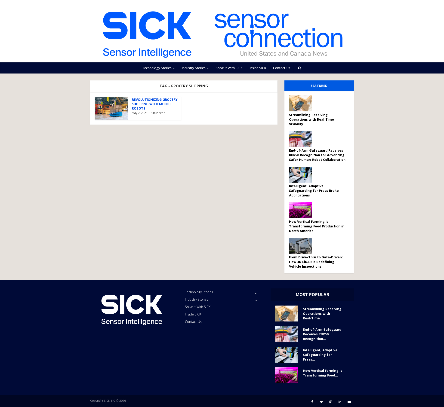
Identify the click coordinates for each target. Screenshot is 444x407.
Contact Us (281, 68)
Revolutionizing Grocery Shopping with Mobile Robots (154, 103)
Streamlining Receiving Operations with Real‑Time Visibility (311, 119)
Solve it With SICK (229, 68)
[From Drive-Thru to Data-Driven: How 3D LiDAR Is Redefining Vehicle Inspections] (302, 246)
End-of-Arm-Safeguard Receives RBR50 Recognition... (322, 334)
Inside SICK (258, 68)
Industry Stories (194, 68)
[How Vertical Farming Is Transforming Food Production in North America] (302, 210)
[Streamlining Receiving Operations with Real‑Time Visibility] (302, 103)
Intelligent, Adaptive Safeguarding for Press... (320, 354)
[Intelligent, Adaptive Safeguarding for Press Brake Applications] (302, 175)
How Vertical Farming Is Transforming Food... (322, 372)
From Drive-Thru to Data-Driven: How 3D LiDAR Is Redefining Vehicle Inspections (316, 262)
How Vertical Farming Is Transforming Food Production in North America (316, 226)
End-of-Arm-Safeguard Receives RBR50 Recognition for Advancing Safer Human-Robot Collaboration (317, 155)
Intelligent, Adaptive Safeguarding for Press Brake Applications (314, 190)
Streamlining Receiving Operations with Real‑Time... (322, 313)
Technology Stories (157, 68)
